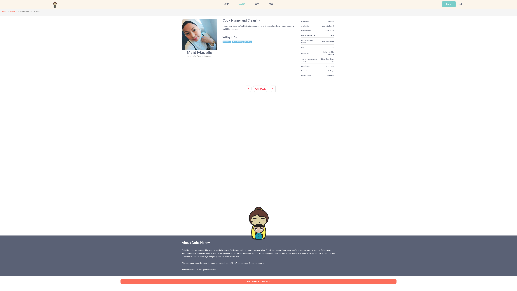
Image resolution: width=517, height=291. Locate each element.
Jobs (256, 4)
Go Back (260, 88)
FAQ (271, 4)
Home (226, 4)
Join (461, 4)
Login (449, 4)
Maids (241, 4)
